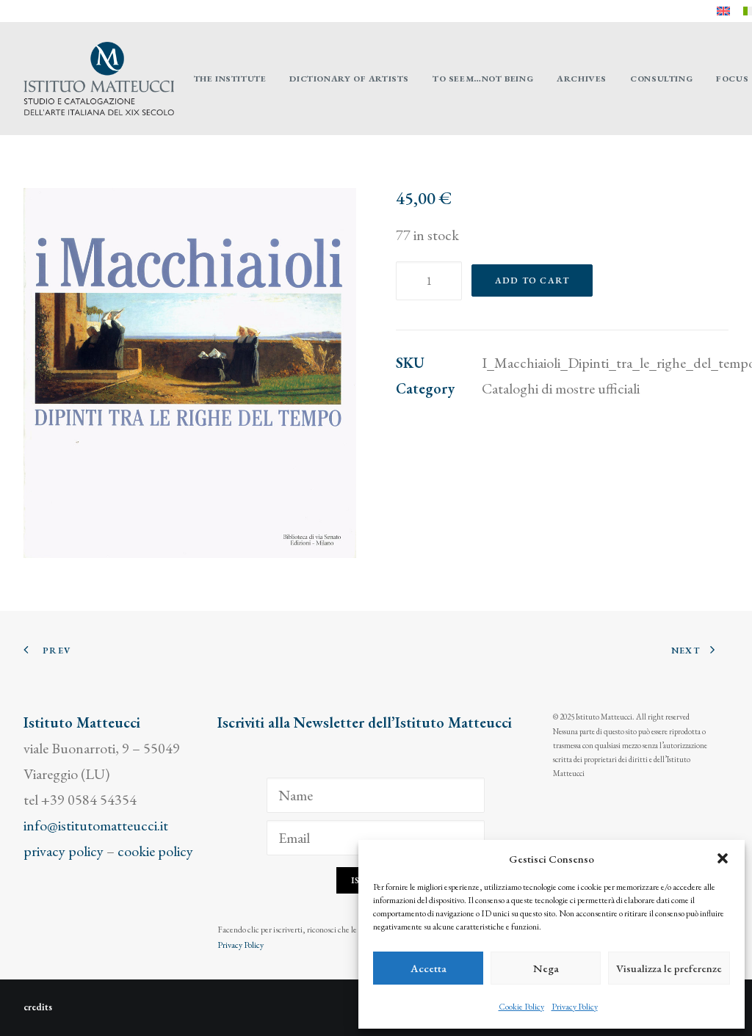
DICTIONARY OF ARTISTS (349, 78)
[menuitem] (723, 11)
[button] (722, 858)
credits (38, 1007)
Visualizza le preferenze (669, 968)
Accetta (428, 968)
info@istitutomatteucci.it (96, 825)
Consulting (661, 78)
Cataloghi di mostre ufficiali (561, 388)
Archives (582, 78)
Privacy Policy (575, 1007)
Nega (546, 968)
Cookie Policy (521, 1007)
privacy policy (64, 851)
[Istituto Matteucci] (99, 78)
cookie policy (155, 851)
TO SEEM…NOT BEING (483, 78)
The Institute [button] (230, 78)
